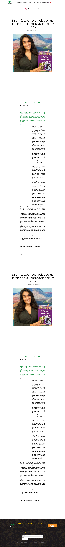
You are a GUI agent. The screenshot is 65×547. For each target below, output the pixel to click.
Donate (46, 2)
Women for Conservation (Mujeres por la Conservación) (34, 17)
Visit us (30, 2)
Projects (34, 2)
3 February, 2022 (37, 284)
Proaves (22, 516)
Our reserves (25, 2)
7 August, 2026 (37, 30)
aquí (39, 246)
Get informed (39, 2)
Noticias (20, 17)
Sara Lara (24, 263)
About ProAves (19, 2)
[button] (24, 253)
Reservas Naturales (38, 516)
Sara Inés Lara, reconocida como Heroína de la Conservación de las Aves (32, 24)
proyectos (28, 226)
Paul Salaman (30, 30)
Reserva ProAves (31, 516)
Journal (43, 2)
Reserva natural (26, 516)
